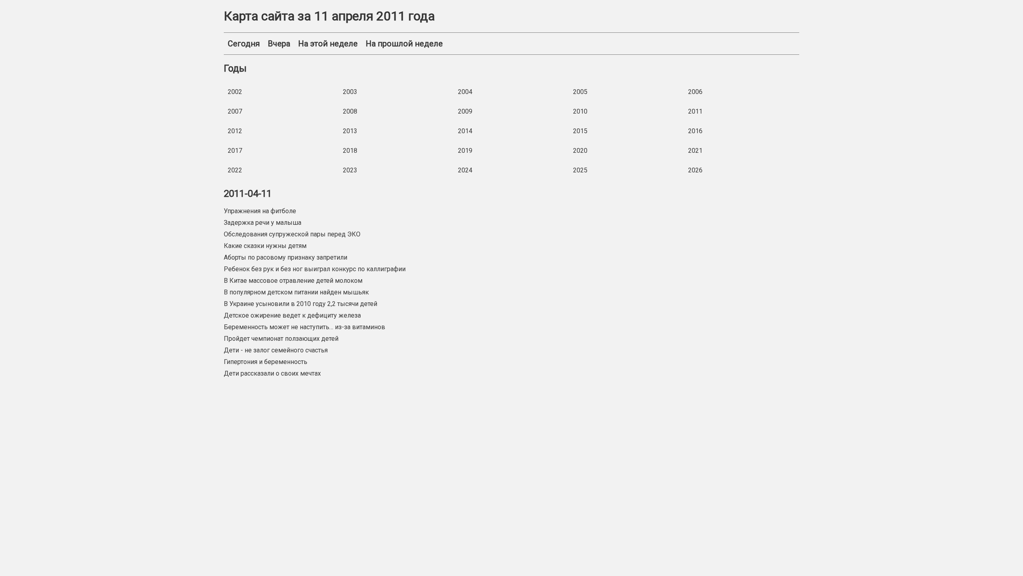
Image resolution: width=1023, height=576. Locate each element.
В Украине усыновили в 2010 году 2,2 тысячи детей (300, 304)
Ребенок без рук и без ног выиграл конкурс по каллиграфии (315, 269)
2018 (350, 150)
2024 (465, 170)
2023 (350, 170)
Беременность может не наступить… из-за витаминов (304, 327)
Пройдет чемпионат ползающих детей (281, 338)
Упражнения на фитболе (260, 211)
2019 (465, 150)
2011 (695, 111)
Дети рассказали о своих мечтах (272, 373)
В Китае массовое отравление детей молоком (293, 280)
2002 (235, 92)
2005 (580, 92)
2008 (350, 111)
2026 (695, 170)
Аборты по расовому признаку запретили (285, 257)
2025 (580, 170)
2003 (350, 92)
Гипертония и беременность (265, 362)
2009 (465, 111)
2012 (235, 131)
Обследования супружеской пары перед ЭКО (292, 234)
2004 (465, 92)
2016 (695, 131)
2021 (695, 150)
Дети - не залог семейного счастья (276, 350)
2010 (580, 111)
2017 (235, 150)
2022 (235, 170)
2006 (695, 92)
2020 (580, 150)
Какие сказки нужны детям (265, 246)
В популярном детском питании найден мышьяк (296, 292)
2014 (465, 131)
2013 (350, 131)
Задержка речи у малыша (262, 222)
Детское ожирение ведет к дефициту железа (292, 315)
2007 (235, 111)
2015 (580, 131)
